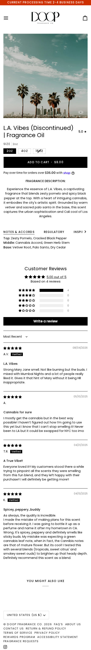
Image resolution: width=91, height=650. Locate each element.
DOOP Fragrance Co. (25, 624)
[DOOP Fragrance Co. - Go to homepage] (46, 18)
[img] (12, 348)
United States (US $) (24, 615)
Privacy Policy (47, 633)
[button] (27, 290)
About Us (73, 624)
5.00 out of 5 (56, 277)
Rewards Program (19, 637)
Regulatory (54, 232)
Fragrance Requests (21, 641)
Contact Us (13, 628)
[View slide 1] (45, 76)
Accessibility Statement (57, 637)
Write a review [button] (45, 321)
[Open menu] (9, 18)
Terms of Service (17, 633)
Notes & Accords (18, 232)
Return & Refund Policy (46, 628)
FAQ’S (58, 624)
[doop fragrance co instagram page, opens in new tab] (5, 647)
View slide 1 (80, 112)
